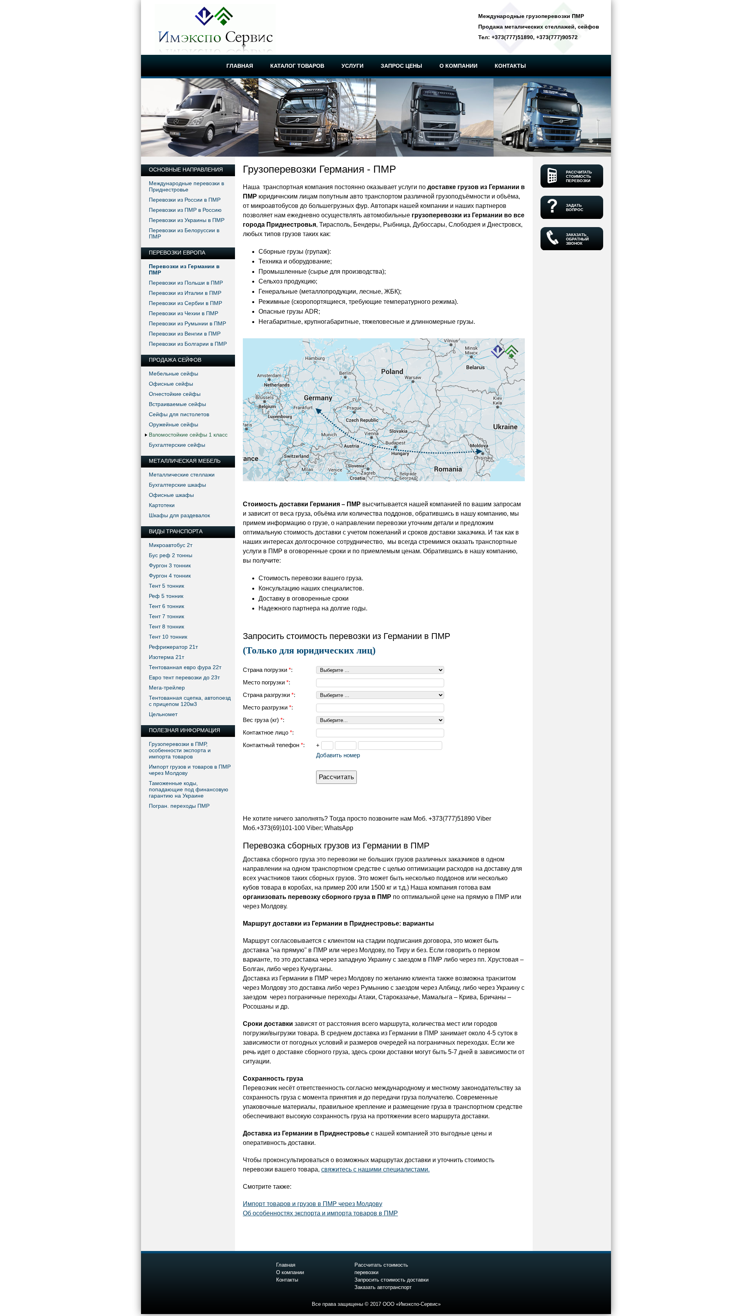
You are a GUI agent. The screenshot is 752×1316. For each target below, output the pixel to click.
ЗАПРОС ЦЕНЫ (401, 66)
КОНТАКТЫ (510, 66)
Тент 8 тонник (166, 626)
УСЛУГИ (352, 66)
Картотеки (162, 505)
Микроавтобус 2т (170, 545)
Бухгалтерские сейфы (177, 445)
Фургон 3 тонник (170, 565)
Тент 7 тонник (166, 616)
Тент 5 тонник (166, 586)
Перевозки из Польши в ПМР (186, 283)
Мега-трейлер (167, 687)
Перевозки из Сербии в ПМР (185, 303)
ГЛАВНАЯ (239, 66)
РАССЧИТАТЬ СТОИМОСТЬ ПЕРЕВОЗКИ (579, 176)
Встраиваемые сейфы (177, 404)
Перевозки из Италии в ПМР (185, 293)
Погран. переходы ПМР (179, 806)
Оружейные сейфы (173, 424)
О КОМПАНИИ (458, 66)
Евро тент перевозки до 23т (184, 677)
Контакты (287, 1280)
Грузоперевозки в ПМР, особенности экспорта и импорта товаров (180, 750)
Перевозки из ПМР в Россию (185, 210)
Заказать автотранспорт (383, 1287)
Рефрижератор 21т (173, 647)
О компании (290, 1272)
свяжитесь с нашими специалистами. (375, 1169)
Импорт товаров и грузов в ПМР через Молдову (312, 1203)
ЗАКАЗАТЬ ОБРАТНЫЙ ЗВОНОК (577, 239)
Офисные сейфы (171, 384)
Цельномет (163, 714)
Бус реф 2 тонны (170, 555)
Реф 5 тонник (166, 596)
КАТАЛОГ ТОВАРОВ (297, 66)
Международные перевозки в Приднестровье (186, 186)
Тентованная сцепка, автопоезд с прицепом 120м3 (190, 701)
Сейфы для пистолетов (179, 414)
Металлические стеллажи (182, 474)
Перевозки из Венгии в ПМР (185, 333)
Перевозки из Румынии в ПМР (187, 323)
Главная (285, 1265)
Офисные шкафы (171, 495)
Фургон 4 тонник (170, 575)
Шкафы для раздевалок (179, 515)
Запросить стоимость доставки (391, 1280)
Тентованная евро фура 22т (185, 667)
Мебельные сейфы (173, 373)
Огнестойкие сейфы (175, 394)
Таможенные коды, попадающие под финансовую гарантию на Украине (188, 789)
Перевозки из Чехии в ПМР (183, 313)
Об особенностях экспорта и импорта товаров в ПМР (320, 1213)
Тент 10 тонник (168, 637)
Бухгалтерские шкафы (177, 485)
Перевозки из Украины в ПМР (186, 220)
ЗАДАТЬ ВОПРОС (574, 207)
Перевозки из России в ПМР (185, 200)
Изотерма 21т (166, 657)
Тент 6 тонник (166, 606)
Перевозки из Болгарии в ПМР (188, 344)
